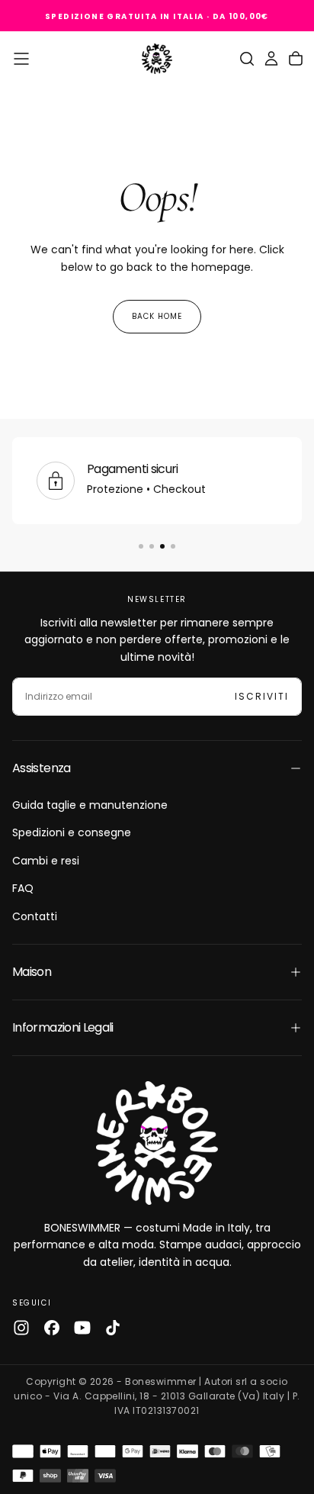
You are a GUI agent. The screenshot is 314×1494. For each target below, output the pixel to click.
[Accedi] (271, 59)
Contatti (34, 916)
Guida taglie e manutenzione (90, 805)
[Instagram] (21, 1328)
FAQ (23, 888)
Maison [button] (31, 971)
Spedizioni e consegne (71, 832)
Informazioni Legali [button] (63, 1027)
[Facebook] (52, 1328)
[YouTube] (82, 1328)
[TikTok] (113, 1328)
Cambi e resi (45, 860)
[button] (21, 59)
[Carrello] (296, 59)
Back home (157, 316)
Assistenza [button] (41, 768)
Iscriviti (262, 696)
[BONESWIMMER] (157, 1143)
